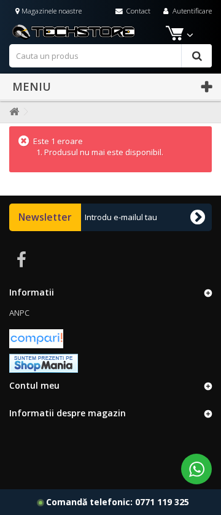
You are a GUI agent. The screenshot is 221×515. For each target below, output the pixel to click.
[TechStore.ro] (110, 31)
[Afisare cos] (173, 35)
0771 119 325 (162, 502)
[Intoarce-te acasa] (11, 112)
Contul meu (34, 385)
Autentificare (191, 10)
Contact (137, 10)
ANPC (19, 312)
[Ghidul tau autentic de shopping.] (36, 337)
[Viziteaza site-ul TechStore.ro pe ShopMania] (43, 362)
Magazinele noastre (51, 10)
